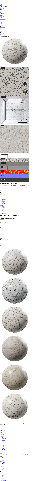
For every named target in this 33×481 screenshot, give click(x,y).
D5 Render (9, 14)
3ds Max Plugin (3, 463)
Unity (16, 14)
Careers (2, 469)
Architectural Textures (4, 199)
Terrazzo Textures (3, 201)
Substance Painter (29, 14)
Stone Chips (3, 446)
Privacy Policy (5, 480)
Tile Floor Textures (3, 200)
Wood (4, 3)
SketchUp (2, 13)
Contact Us (3, 476)
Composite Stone (3, 449)
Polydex (31, 14)
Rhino (1, 14)
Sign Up (2, 472)
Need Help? (1, 19)
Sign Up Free (1, 455)
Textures (1, 22)
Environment (4, 6)
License (8, 480)
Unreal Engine (18, 14)
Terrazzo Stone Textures (4, 202)
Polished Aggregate (4, 213)
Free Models (3, 459)
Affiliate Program (2, 16)
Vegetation (1, 5)
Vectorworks (6, 14)
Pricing (1, 15)
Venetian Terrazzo (3, 212)
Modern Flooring (3, 445)
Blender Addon (3, 462)
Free (5, 6)
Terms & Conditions (2, 480)
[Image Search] (1, 25)
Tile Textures (3, 441)
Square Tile (3, 209)
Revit (2, 14)
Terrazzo (2, 210)
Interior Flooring (3, 207)
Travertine (1, 3)
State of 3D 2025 (3, 470)
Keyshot (13, 14)
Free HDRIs (3, 460)
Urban (3, 3)
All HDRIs (1, 6)
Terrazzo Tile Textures (4, 203)
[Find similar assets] (1, 66)
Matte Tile (3, 448)
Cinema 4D (1, 11)
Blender (1, 9)
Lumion (11, 14)
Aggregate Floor (3, 450)
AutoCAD (4, 14)
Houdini (1, 13)
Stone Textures (3, 440)
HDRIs (1, 23)
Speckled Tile (3, 211)
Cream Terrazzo (3, 452)
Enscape (15, 14)
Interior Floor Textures (4, 438)
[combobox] (16, 25)
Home (1, 35)
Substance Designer (25, 14)
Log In (1, 17)
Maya (1, 12)
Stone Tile (3, 208)
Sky (6, 6)
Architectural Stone (3, 206)
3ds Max (1, 10)
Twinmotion (21, 14)
